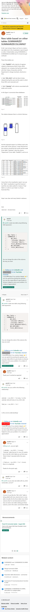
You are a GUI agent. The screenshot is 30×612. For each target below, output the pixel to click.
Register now (5, 13)
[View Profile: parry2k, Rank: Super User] (3, 300)
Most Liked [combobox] (24, 294)
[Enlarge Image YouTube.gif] (7, 272)
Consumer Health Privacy (22, 608)
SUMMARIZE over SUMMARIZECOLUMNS (16, 562)
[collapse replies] (15, 298)
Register (22, 18)
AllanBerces (15, 570)
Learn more (20, 28)
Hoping (12, 564)
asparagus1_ (15, 577)
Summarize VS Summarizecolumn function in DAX (16, 581)
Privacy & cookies (15, 603)
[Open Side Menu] (2, 18)
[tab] (14, 551)
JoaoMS (8, 32)
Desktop (4, 22)
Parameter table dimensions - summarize (15, 574)
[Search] (17, 18)
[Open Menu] (28, 23)
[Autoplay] (12, 551)
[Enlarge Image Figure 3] (15, 168)
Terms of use (24, 603)
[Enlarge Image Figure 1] (15, 102)
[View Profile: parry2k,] (4, 219)
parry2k (9, 218)
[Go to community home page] (10, 18)
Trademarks (4, 606)
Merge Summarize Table (11, 568)
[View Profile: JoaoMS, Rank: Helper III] (3, 33)
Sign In (26, 18)
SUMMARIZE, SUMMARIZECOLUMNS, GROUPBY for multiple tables (15, 589)
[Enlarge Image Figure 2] (12, 130)
